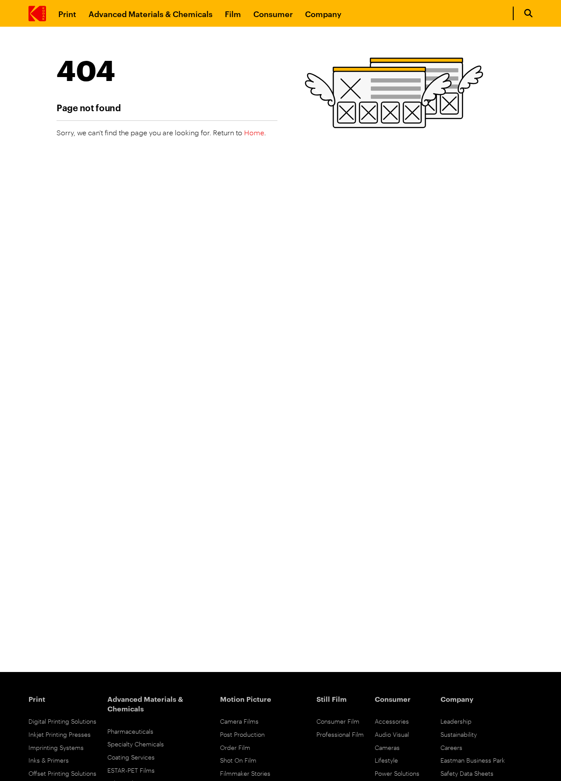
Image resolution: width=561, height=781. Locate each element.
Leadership (456, 721)
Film (233, 13)
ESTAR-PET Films (131, 770)
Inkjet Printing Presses (59, 734)
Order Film (235, 747)
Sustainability (458, 734)
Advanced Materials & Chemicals (151, 13)
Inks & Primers (48, 760)
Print (67, 13)
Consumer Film (337, 721)
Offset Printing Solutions (62, 773)
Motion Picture (245, 699)
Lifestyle (386, 760)
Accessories (392, 721)
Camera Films (239, 721)
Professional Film (340, 734)
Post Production (242, 734)
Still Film (331, 699)
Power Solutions (397, 773)
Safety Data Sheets (467, 773)
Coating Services (131, 757)
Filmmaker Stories (245, 773)
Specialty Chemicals (135, 743)
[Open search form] (528, 13)
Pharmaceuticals (130, 731)
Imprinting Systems (56, 747)
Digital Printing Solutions (62, 721)
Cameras (387, 747)
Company (323, 13)
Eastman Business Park (472, 760)
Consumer (273, 13)
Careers (451, 747)
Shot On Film (238, 760)
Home (254, 132)
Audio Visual (392, 734)
